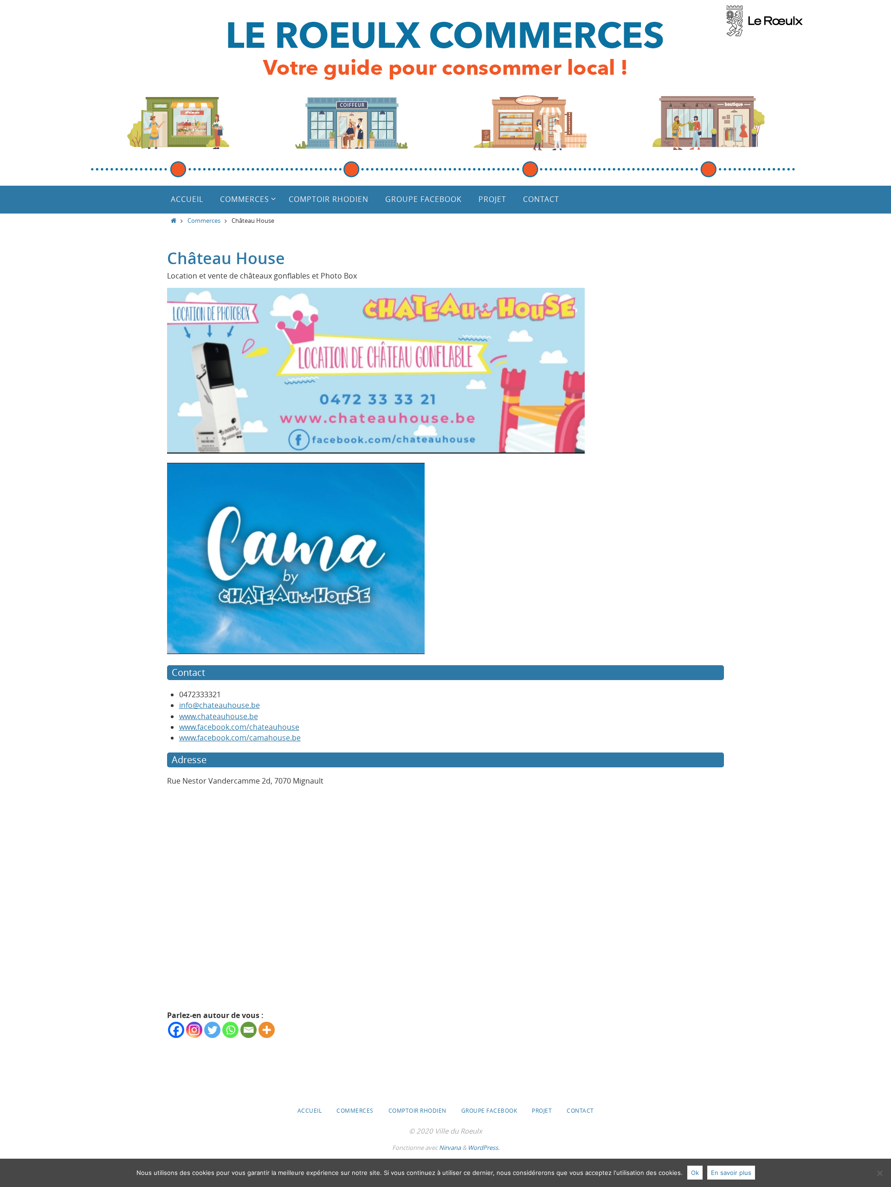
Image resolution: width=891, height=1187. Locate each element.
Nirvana (450, 1147)
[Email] (248, 1030)
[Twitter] (212, 1030)
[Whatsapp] (230, 1030)
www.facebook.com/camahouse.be (240, 738)
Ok (695, 1172)
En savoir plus (731, 1172)
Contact (580, 1110)
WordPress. (483, 1147)
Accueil (309, 1110)
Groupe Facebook (489, 1110)
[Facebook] (176, 1030)
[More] (266, 1030)
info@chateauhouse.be (219, 705)
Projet (542, 1110)
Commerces (203, 221)
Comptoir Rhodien (417, 1110)
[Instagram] (194, 1030)
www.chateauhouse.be (218, 716)
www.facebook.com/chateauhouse (239, 727)
